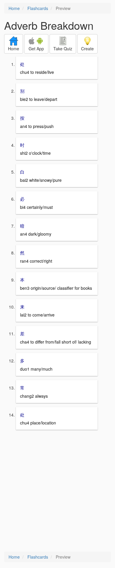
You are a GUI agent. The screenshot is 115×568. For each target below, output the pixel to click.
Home (14, 8)
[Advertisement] (57, 491)
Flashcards (37, 8)
